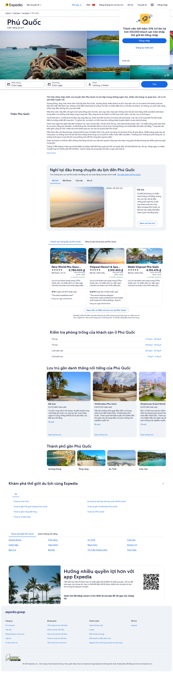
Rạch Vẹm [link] (92, 544)
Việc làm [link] (8, 630)
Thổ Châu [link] (131, 549)
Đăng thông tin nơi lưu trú (111, 5)
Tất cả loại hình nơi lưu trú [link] (56, 643)
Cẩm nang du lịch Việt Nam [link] (57, 625)
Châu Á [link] (8, 13)
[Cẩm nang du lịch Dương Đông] (61, 461)
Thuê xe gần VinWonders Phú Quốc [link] (102, 506)
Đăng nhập (163, 5)
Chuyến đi (142, 5)
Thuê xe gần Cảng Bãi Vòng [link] (25, 511)
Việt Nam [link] (16, 13)
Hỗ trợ (130, 5)
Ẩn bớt (51, 422)
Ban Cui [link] (12, 549)
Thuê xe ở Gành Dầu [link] (22, 517)
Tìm (154, 84)
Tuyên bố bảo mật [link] (96, 625)
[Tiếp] (166, 404)
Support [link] (134, 625)
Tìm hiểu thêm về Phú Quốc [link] (129, 174)
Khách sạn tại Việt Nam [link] (55, 630)
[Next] (101, 207)
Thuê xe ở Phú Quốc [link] (95, 511)
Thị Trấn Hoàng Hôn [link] (97, 549)
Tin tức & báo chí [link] (11, 643)
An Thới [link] (91, 539)
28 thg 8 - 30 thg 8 (153, 350)
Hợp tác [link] (8, 638)
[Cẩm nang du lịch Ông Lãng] (91, 461)
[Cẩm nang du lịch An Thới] (121, 461)
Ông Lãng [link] (53, 539)
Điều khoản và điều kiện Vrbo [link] (100, 638)
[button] (86, 483)
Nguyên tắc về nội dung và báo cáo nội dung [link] (105, 643)
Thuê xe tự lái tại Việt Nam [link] (57, 638)
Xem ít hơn (51, 153)
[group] (149, 202)
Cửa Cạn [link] (131, 539)
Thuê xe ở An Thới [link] (21, 501)
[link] (144, 61)
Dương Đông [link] (15, 539)
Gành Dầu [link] (13, 544)
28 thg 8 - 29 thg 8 (153, 345)
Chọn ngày (16, 85)
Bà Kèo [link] (51, 549)
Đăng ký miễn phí (144, 47)
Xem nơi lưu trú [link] (54, 434)
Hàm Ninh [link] (53, 544)
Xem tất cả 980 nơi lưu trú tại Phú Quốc (106, 310)
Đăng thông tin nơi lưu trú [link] (14, 634)
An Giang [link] (25, 13)
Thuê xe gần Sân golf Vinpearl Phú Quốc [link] (31, 506)
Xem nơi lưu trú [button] (147, 223)
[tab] (55, 181)
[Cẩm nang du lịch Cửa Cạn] (151, 461)
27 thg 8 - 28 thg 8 (153, 339)
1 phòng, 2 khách (100, 85)
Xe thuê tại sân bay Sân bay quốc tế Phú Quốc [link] (106, 501)
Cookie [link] (91, 630)
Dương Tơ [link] (132, 544)
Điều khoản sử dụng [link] (96, 634)
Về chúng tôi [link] (10, 625)
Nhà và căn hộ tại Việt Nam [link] (57, 634)
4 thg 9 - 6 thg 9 (154, 356)
